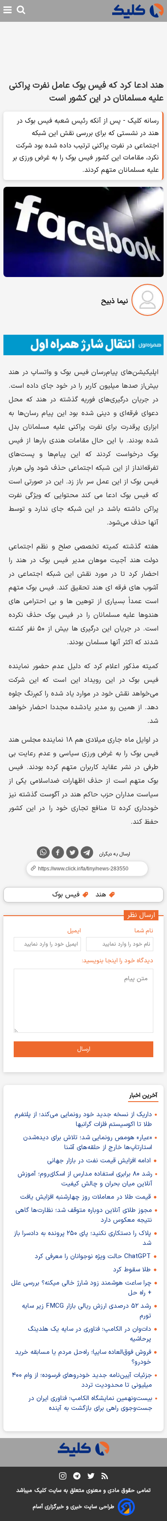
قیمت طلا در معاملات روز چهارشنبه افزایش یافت (85, 1197)
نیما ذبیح (114, 301)
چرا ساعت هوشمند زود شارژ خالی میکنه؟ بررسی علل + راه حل (81, 1288)
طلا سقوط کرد (132, 1270)
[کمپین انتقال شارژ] (83, 345)
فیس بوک (67, 895)
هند (101, 895)
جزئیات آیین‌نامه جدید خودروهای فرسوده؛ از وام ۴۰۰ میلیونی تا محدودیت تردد (82, 1380)
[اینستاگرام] (62, 1477)
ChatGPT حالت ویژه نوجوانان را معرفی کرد (93, 1257)
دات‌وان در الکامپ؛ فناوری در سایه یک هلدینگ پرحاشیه (89, 1334)
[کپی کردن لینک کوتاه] (83, 869)
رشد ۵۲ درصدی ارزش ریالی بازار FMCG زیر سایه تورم (86, 1311)
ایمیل (74, 930)
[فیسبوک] (57, 854)
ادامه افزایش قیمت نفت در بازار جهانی (99, 1161)
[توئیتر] (72, 854)
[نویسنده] (147, 301)
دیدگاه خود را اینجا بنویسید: (117, 960)
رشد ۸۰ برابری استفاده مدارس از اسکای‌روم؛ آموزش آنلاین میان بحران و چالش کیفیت (85, 1179)
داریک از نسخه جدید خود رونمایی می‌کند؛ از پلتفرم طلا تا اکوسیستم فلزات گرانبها (83, 1119)
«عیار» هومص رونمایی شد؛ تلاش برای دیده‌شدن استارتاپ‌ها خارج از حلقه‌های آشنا (87, 1143)
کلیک (40, 1490)
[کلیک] (138, 10)
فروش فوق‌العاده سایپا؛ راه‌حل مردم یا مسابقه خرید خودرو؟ (83, 1357)
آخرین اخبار (143, 1095)
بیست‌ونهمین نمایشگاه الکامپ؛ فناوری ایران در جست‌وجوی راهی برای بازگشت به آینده (90, 1403)
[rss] (104, 1477)
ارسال (83, 1049)
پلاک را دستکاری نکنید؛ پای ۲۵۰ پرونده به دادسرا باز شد (82, 1238)
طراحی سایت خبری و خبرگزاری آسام (73, 1507)
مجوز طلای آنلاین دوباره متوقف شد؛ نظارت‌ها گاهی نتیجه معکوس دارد (83, 1215)
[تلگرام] (87, 854)
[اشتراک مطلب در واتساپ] (43, 852)
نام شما (143, 930)
